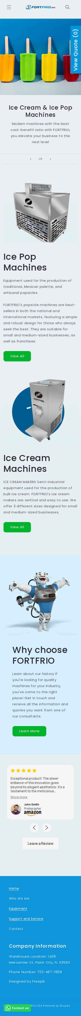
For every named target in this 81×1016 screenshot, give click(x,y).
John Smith (31, 804)
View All (17, 356)
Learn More (29, 731)
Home (14, 888)
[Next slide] (50, 159)
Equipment (18, 908)
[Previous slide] (31, 159)
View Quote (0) (75, 50)
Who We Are (19, 898)
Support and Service (26, 918)
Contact (16, 929)
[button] (9, 7)
